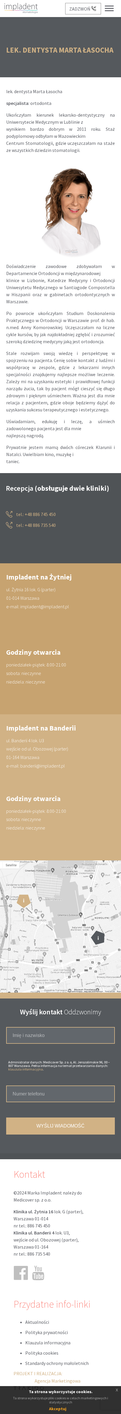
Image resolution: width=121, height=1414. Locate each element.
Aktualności (37, 1322)
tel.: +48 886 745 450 (35, 514)
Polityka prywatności (46, 1332)
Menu (112, 3)
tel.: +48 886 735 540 (35, 525)
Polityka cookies (41, 1353)
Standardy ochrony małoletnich (57, 1363)
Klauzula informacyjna (47, 1343)
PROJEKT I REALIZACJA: (47, 1377)
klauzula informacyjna (25, 1069)
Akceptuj (57, 1408)
